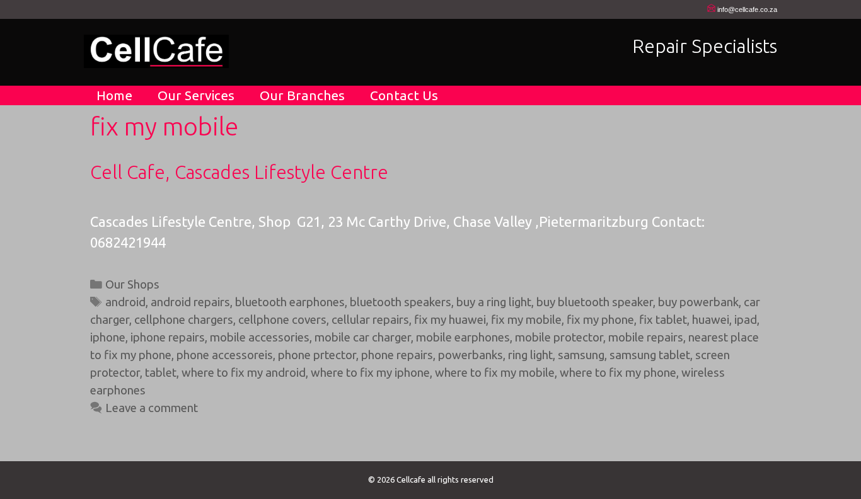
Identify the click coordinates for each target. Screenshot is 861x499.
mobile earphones (463, 337)
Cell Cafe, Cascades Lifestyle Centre (239, 172)
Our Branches (302, 95)
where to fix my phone (618, 372)
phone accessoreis (224, 355)
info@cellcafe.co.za (747, 9)
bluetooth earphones (290, 302)
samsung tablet (650, 355)
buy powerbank (698, 302)
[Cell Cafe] (156, 49)
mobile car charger (363, 337)
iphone (107, 337)
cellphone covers (282, 319)
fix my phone (600, 319)
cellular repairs (370, 319)
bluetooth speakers (400, 302)
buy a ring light (493, 302)
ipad (745, 319)
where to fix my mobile (495, 372)
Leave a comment (151, 408)
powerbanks (470, 355)
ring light (530, 355)
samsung (581, 355)
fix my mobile (526, 319)
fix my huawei (450, 319)
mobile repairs (645, 337)
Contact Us (404, 95)
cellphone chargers (183, 319)
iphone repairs (167, 337)
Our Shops (132, 284)
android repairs (190, 302)
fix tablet (663, 319)
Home (114, 95)
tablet (160, 372)
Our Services (196, 95)
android (125, 302)
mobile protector (559, 337)
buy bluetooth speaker (594, 302)
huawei (710, 319)
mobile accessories (259, 337)
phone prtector (317, 355)
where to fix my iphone (370, 372)
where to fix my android (244, 372)
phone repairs (397, 355)
